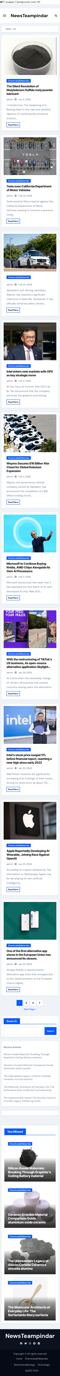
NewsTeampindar (29, 15)
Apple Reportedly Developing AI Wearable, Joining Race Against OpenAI (28, 854)
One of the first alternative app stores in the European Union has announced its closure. (29, 954)
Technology (44, 1364)
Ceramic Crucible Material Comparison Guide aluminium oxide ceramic (28, 1067)
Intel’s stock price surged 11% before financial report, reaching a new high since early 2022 (29, 758)
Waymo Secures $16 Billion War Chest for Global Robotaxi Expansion (28, 467)
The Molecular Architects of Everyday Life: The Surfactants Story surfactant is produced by (29, 1088)
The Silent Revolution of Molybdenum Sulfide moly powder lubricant (30, 90)
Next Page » (30, 1009)
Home (19, 1358)
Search (12, 1021)
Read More (13, 125)
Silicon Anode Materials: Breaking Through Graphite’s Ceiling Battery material (27, 1056)
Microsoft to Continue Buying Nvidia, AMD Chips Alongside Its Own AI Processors (28, 567)
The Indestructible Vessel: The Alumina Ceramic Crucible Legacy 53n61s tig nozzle (30, 1099)
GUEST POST (32, 1370)
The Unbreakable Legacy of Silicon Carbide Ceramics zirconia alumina (27, 1078)
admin (10, 99)
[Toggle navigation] (4, 16)
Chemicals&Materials (18, 80)
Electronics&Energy (24, 1364)
